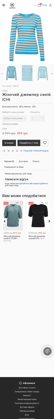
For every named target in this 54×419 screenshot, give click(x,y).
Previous (2, 73)
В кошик (9, 143)
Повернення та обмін (14, 167)
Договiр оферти (27, 407)
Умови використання (27, 399)
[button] (47, 351)
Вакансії (27, 395)
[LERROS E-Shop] (12, 5)
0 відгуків (28, 150)
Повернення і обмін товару (27, 391)
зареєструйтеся (40, 183)
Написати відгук (41, 150)
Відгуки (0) (9, 161)
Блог (27, 415)
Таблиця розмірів (10, 124)
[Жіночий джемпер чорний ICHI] (38, 216)
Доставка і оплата (27, 388)
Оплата (36, 161)
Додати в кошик (13, 240)
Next (51, 73)
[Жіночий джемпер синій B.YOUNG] (13, 216)
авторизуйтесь (22, 183)
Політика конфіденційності (27, 403)
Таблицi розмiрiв (27, 411)
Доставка (23, 161)
